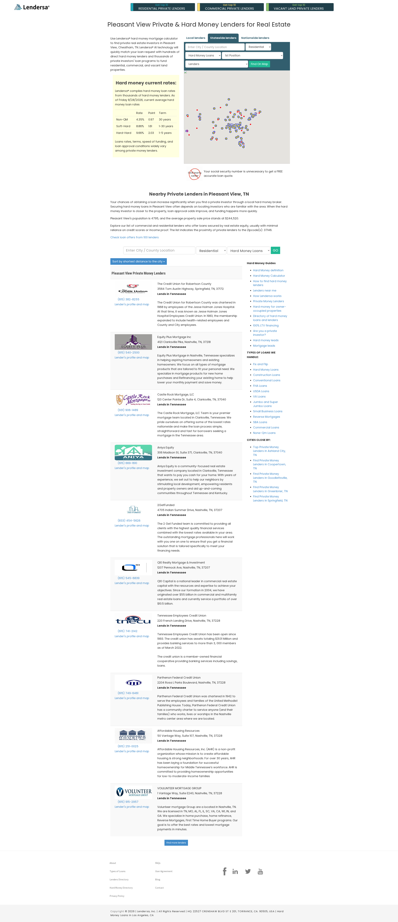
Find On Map (259, 64)
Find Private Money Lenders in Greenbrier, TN (270, 489)
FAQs (157, 862)
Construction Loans (266, 375)
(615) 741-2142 (127, 631)
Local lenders (195, 38)
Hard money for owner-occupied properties (269, 309)
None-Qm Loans (264, 433)
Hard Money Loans (266, 370)
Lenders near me (264, 290)
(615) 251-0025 (127, 746)
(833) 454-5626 (128, 520)
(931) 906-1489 (127, 410)
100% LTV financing (266, 325)
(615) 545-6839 (128, 578)
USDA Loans (261, 391)
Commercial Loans (266, 427)
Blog (157, 879)
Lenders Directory (119, 879)
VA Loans (259, 396)
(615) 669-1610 (127, 463)
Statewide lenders (223, 38)
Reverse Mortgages (266, 417)
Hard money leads (266, 340)
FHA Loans (260, 386)
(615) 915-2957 (127, 802)
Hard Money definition (268, 270)
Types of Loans (117, 871)
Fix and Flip (260, 364)
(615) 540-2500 (128, 352)
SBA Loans (260, 422)
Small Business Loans (267, 411)
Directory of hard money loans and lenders (270, 318)
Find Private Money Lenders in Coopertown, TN (269, 464)
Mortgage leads (264, 346)
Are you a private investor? (265, 333)
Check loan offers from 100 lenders (134, 237)
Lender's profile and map (132, 304)
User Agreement (164, 871)
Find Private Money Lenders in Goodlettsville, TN (270, 478)
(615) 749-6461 (127, 693)
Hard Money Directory (121, 887)
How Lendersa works (267, 296)
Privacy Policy (117, 895)
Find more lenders (176, 842)
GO (275, 250)
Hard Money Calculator (269, 276)
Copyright (117, 911)
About (113, 862)
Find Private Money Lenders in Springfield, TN (270, 498)
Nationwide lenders (255, 38)
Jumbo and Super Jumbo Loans (265, 404)
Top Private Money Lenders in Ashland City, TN (269, 451)
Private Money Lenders (268, 301)
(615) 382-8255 (128, 299)
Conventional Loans (266, 380)
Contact (159, 887)
